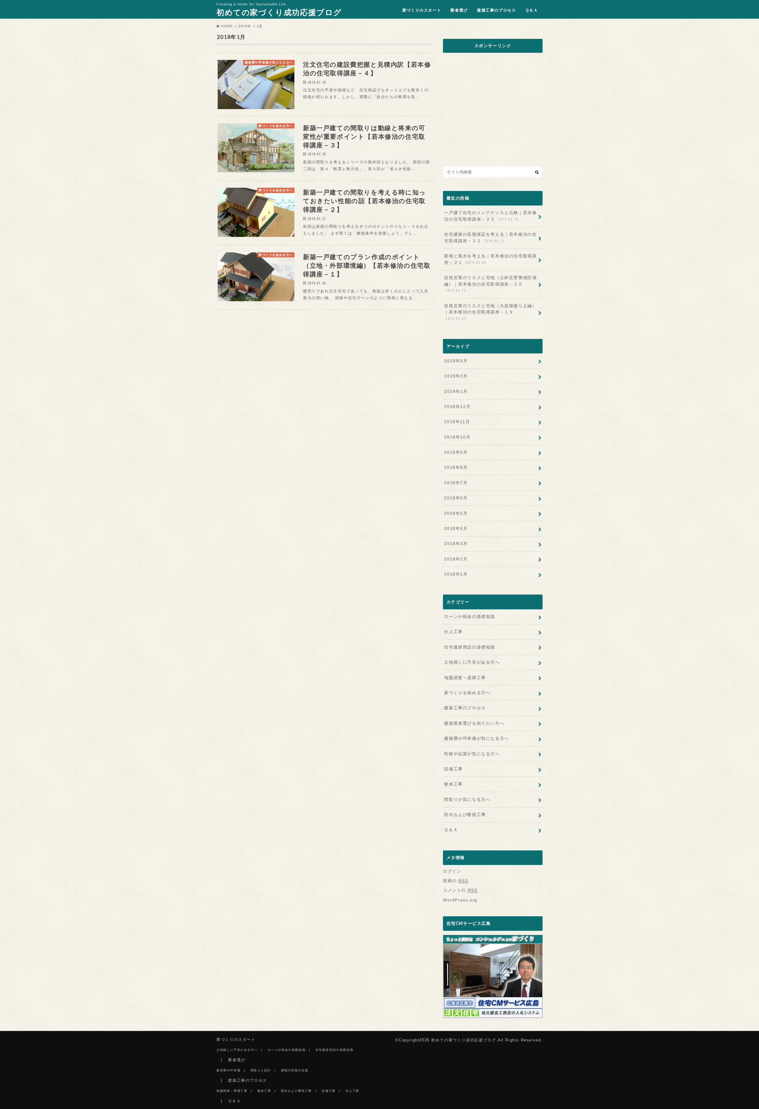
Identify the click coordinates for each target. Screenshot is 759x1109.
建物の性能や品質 (295, 1070)
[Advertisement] (493, 110)
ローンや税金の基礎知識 (469, 616)
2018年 (244, 26)
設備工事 (453, 769)
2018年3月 (456, 543)
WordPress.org (460, 900)
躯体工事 (453, 784)
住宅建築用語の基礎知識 (469, 647)
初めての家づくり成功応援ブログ (279, 12)
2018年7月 (456, 482)
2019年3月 (456, 360)
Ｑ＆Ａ (531, 10)
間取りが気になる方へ (467, 799)
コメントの (460, 890)
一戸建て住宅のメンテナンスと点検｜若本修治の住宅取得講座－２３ (490, 216)
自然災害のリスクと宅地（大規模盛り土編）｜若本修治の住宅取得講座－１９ (490, 312)
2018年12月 (457, 406)
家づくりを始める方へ (467, 692)
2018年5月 (456, 513)
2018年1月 (456, 574)
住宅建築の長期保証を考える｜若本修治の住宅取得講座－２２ (490, 237)
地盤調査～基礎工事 (465, 677)
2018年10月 (457, 437)
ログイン (452, 871)
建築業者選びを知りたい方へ (474, 723)
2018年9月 (456, 452)
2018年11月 (457, 421)
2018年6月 (456, 497)
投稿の (455, 880)
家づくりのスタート (421, 10)
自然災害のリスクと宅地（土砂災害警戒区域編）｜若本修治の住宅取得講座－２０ (490, 283)
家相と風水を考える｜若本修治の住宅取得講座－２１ (490, 259)
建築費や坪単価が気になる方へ (476, 738)
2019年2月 (456, 376)
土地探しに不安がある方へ (472, 662)
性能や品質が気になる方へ (472, 753)
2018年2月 (456, 559)
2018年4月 (456, 528)
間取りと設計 (261, 1070)
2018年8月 (456, 467)
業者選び (459, 10)
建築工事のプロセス (496, 10)
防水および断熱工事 (465, 814)
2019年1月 (456, 391)
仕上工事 (453, 631)
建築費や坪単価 (228, 1070)
